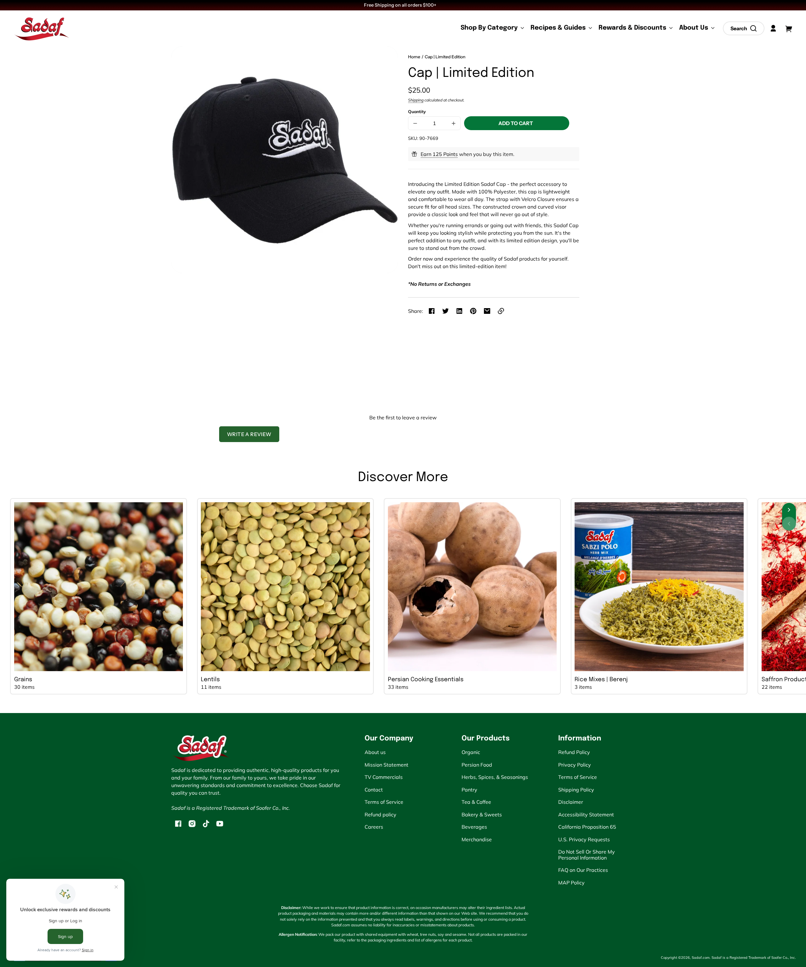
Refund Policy (574, 752)
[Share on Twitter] (445, 311)
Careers (374, 827)
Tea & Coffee (476, 802)
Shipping (415, 100)
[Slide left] (789, 524)
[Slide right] (789, 510)
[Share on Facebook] (432, 311)
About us (375, 752)
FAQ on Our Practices (583, 870)
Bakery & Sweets (482, 814)
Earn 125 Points (439, 154)
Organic (471, 752)
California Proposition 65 (587, 827)
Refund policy (380, 814)
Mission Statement (386, 765)
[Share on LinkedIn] (459, 311)
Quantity (417, 111)
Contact (374, 789)
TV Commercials (384, 777)
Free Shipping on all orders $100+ (400, 5)
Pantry (469, 789)
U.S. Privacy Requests (584, 839)
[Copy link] (501, 311)
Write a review (249, 434)
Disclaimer (570, 802)
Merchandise (477, 839)
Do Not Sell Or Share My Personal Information (586, 855)
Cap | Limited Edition (445, 57)
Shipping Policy (576, 789)
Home (414, 57)
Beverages (474, 827)
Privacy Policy (574, 765)
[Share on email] (487, 311)
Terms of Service (384, 802)
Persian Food (477, 765)
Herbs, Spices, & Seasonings (495, 777)
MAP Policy (571, 882)
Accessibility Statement (586, 814)
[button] (743, 28)
